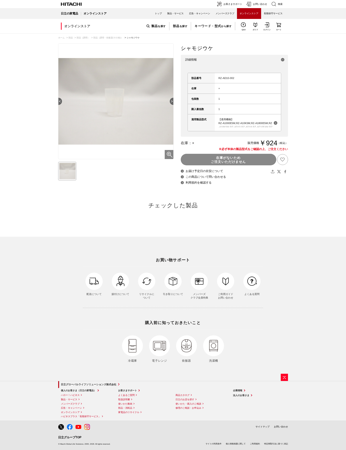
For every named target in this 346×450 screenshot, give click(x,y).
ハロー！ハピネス (70, 395)
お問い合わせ (281, 426)
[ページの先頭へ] (284, 377)
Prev (58, 101)
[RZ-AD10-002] (67, 171)
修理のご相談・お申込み (188, 408)
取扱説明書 (124, 399)
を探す (158, 26)
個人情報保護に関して (236, 444)
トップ (158, 13)
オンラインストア (70, 412)
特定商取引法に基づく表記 (276, 444)
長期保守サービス (273, 13)
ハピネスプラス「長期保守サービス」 (81, 416)
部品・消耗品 (125, 408)
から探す (213, 26)
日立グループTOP (69, 437)
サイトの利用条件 (213, 444)
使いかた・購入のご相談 (188, 403)
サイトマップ (263, 426)
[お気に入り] (282, 159)
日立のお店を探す (185, 399)
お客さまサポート (127, 390)
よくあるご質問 (126, 395)
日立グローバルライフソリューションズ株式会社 (88, 384)
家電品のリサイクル (128, 412)
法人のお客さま (241, 395)
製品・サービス (69, 399)
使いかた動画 (125, 403)
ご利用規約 (255, 444)
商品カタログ (183, 395)
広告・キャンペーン (71, 408)
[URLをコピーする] (272, 171)
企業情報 (237, 390)
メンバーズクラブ (225, 13)
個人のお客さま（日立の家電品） (78, 390)
